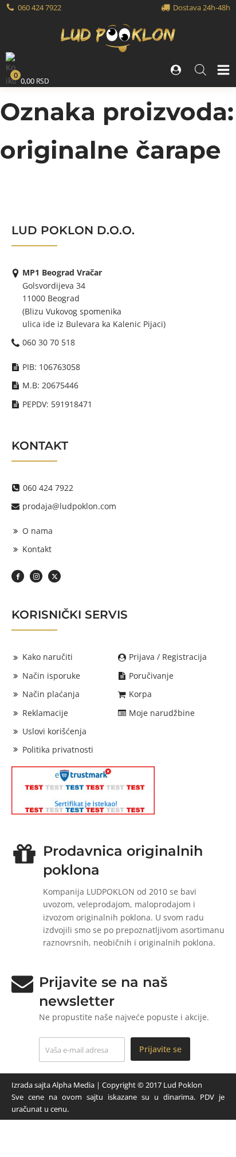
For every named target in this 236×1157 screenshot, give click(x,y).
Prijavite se (160, 1049)
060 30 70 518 (48, 342)
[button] (177, 70)
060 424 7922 (39, 7)
